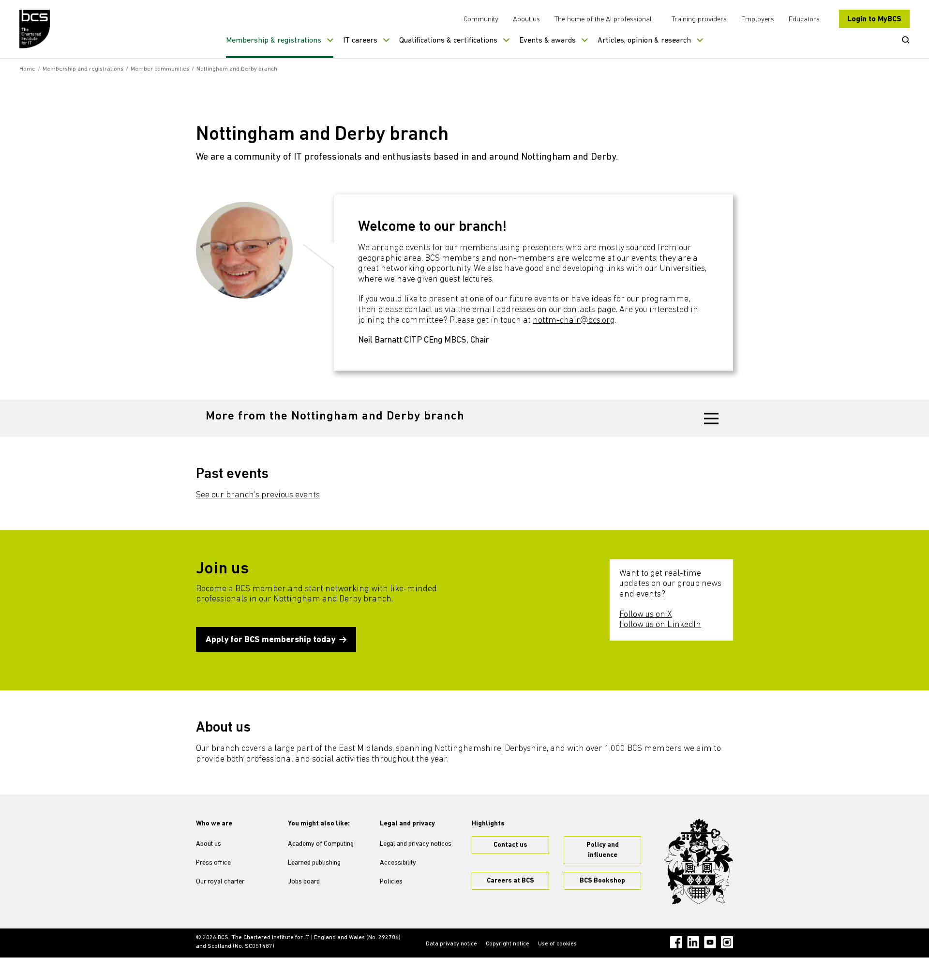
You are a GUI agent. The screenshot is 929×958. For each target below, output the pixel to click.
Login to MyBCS (874, 19)
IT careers (360, 41)
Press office (213, 863)
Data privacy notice (451, 944)
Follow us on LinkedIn (660, 625)
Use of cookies (557, 944)
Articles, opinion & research (644, 41)
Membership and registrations (83, 69)
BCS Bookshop (602, 880)
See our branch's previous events (258, 495)
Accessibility (398, 863)
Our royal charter (220, 881)
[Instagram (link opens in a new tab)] (727, 942)
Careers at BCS (510, 880)
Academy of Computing (321, 844)
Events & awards (547, 41)
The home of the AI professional (603, 19)
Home (27, 69)
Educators (804, 19)
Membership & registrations (273, 41)
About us (526, 19)
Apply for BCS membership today (270, 640)
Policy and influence (602, 850)
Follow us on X (645, 615)
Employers (757, 19)
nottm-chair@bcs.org (574, 320)
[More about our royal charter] (698, 862)
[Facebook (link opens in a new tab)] (676, 942)
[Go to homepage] (35, 29)
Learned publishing (314, 863)
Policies (391, 881)
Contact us (510, 845)
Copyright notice (507, 944)
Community (481, 19)
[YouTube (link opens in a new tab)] (710, 942)
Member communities (160, 69)
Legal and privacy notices (415, 844)
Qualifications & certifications (448, 41)
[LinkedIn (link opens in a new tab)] (693, 942)
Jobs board (304, 881)
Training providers (699, 19)
